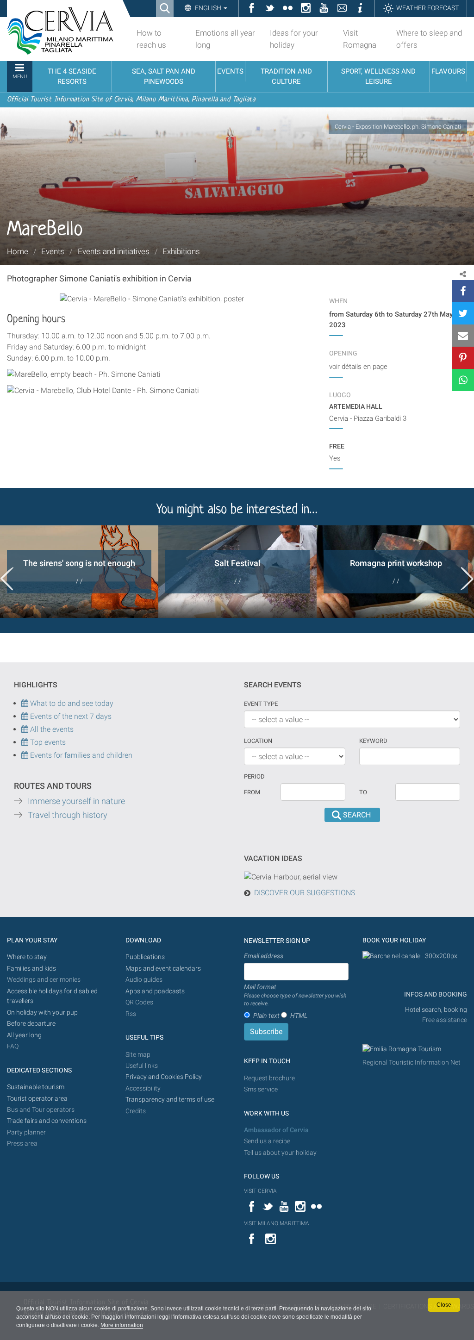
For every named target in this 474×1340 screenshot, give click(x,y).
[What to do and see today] (25, 716)
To (363, 792)
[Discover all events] (24, 742)
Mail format (295, 995)
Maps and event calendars (163, 968)
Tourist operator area (37, 1099)
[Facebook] (463, 291)
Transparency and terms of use (169, 1099)
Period (254, 776)
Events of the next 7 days (71, 716)
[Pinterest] (463, 358)
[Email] (463, 335)
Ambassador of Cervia (276, 1130)
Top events (47, 742)
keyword (373, 740)
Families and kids (31, 968)
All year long (24, 1035)
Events (52, 251)
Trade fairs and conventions (47, 1121)
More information (121, 1325)
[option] (79, 571)
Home (17, 251)
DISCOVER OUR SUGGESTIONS (304, 892)
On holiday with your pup (42, 1012)
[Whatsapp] (463, 380)
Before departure (31, 1024)
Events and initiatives (114, 251)
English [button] (208, 8)
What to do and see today (70, 703)
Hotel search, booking (436, 1010)
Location (258, 740)
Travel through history (67, 815)
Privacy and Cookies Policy (163, 1077)
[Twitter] (463, 313)
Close (444, 1305)
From (252, 792)
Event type (261, 703)
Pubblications (145, 957)
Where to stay (27, 957)
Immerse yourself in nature (76, 801)
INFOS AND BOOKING (435, 994)
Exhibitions (181, 251)
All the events (51, 729)
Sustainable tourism (35, 1087)
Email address (263, 956)
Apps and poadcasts (155, 991)
